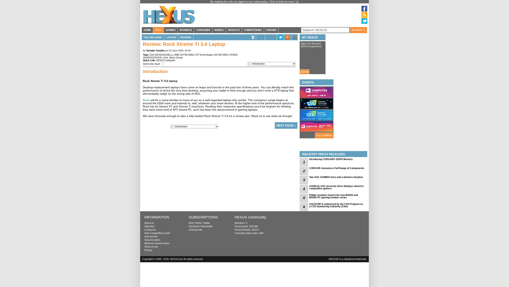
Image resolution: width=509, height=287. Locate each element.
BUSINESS (186, 30)
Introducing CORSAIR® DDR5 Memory (331, 159)
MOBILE (219, 30)
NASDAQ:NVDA (152, 57)
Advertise (149, 226)
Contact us (150, 229)
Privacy (148, 250)
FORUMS (271, 30)
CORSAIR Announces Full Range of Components (336, 168)
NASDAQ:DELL (163, 54)
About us (149, 223)
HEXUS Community (250, 217)
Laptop (171, 37)
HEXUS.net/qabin (165, 60)
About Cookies (152, 240)
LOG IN (304, 72)
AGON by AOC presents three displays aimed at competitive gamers (336, 187)
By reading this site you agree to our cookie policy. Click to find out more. (253, 1)
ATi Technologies (204, 54)
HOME (147, 30)
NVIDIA (233, 54)
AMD (177, 54)
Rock (146, 100)
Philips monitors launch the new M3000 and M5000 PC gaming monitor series (333, 196)
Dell (152, 54)
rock (165, 57)
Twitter (206, 223)
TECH (158, 30)
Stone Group (176, 57)
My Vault (155, 64)
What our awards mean (156, 243)
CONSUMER (203, 30)
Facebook (194, 226)
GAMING (171, 30)
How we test (150, 236)
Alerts (198, 223)
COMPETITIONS (253, 30)
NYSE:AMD (187, 54)
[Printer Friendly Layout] (294, 38)
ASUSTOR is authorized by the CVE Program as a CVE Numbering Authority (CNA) (336, 205)
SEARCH (357, 30)
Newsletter (207, 226)
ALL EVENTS (324, 135)
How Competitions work (157, 233)
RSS (191, 223)
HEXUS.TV (234, 30)
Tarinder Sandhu (155, 50)
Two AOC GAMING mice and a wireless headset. (336, 177)
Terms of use (151, 246)
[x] (297, 1)
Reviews (185, 37)
